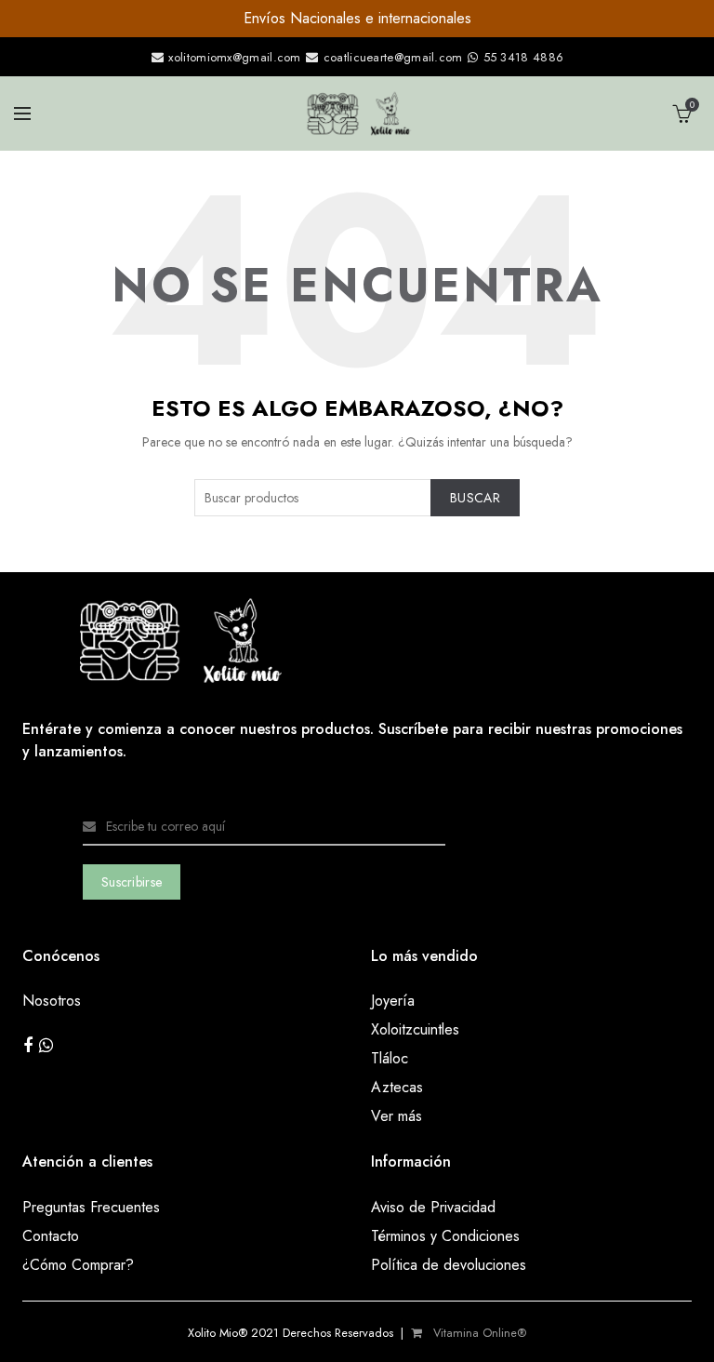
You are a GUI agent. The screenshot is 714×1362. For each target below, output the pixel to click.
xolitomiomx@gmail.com (233, 57)
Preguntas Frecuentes (91, 1207)
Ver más (396, 1116)
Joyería (393, 1000)
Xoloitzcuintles (415, 1029)
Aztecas (397, 1087)
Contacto (50, 1236)
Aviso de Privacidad (433, 1207)
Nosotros (51, 1000)
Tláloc (389, 1058)
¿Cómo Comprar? (78, 1264)
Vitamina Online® (478, 1333)
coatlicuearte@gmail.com (393, 57)
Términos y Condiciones (445, 1236)
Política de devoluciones (448, 1264)
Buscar (475, 497)
